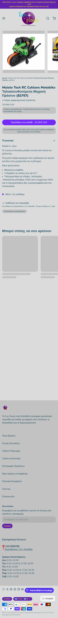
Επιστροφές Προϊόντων (13, 466)
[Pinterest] (14, 590)
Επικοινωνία (8, 496)
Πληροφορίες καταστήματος (14, 211)
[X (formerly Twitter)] (7, 590)
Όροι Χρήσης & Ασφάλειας (15, 473)
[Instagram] (3, 590)
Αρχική (4, 78)
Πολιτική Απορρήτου (12, 481)
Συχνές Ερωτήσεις (11, 443)
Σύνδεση (7, 599)
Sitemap (6, 488)
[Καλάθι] (53, 18)
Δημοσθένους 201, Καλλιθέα (19, 549)
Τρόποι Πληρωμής (11, 451)
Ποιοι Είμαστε (8, 435)
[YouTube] (22, 590)
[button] (29, 122)
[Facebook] (11, 590)
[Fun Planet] (29, 18)
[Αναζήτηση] (46, 18)
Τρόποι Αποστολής (11, 458)
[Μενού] (5, 18)
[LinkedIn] (18, 590)
